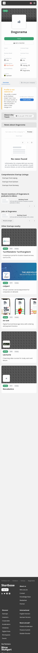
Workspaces (6, 635)
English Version (25, 614)
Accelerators (6, 624)
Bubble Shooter (25, 633)
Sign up (5, 589)
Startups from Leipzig (9, 178)
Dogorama (31, 581)
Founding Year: (8, 58)
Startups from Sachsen (10, 182)
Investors (5, 617)
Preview (29, 132)
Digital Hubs (6, 631)
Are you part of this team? (24, 116)
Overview (6, 82)
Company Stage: (24, 48)
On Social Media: (8, 68)
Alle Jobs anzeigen (7, 220)
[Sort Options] (23, 142)
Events (4, 638)
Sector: (6, 48)
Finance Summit (25, 630)
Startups (23, 581)
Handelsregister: (8, 63)
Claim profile (27, 100)
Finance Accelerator (26, 626)
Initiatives (5, 628)
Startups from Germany (10, 185)
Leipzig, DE (26, 65)
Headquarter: (23, 63)
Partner (22, 604)
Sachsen (9, 76)
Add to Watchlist (19, 43)
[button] (31, 3)
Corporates (6, 621)
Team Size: (23, 58)
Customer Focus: (24, 53)
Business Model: (8, 53)
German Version (25, 617)
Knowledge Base (25, 597)
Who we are (24, 590)
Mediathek (23, 600)
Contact (22, 593)
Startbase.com (5, 581)
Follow (19, 38)
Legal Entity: (23, 68)
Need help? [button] (19, 136)
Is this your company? (29, 82)
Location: (6, 73)
